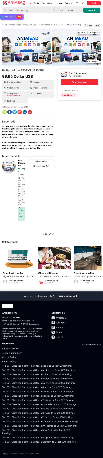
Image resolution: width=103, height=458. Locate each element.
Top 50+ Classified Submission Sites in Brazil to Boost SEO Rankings (37, 387)
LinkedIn (60, 337)
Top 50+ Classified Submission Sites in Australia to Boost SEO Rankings (38, 370)
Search (91, 10)
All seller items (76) (41, 166)
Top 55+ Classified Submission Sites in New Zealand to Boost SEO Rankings (36, 432)
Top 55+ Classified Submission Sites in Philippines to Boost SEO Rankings (39, 425)
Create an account (68, 296)
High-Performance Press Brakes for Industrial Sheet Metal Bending (19, 276)
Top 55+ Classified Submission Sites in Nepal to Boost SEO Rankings (37, 365)
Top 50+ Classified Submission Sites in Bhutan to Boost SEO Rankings (37, 378)
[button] (96, 47)
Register (68, 3)
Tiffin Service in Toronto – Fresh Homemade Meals (54, 276)
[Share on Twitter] (50, 234)
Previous (88, 25)
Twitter (59, 332)
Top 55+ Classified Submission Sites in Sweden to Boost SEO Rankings (38, 413)
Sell (94, 3)
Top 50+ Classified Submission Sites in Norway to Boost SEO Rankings (38, 395)
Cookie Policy (9, 357)
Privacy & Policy (10, 348)
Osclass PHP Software (91, 344)
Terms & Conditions (12, 353)
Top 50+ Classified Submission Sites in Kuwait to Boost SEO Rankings (37, 391)
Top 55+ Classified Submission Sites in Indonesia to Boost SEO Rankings (39, 404)
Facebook (61, 322)
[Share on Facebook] (46, 234)
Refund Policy (9, 361)
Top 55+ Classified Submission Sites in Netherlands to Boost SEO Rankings (40, 421)
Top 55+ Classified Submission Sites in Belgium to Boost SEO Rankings (38, 437)
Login (60, 3)
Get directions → (13, 96)
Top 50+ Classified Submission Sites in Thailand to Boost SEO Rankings (38, 400)
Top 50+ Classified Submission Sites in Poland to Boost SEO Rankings (37, 417)
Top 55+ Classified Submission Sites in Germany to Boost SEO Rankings (39, 441)
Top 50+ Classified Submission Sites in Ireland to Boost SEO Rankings (37, 408)
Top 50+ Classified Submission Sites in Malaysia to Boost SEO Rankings (38, 383)
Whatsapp (61, 317)
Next (97, 25)
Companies (47, 3)
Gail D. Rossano (21, 163)
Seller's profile (41, 161)
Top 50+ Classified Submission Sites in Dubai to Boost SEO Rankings (37, 374)
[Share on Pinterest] (53, 234)
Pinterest (60, 327)
